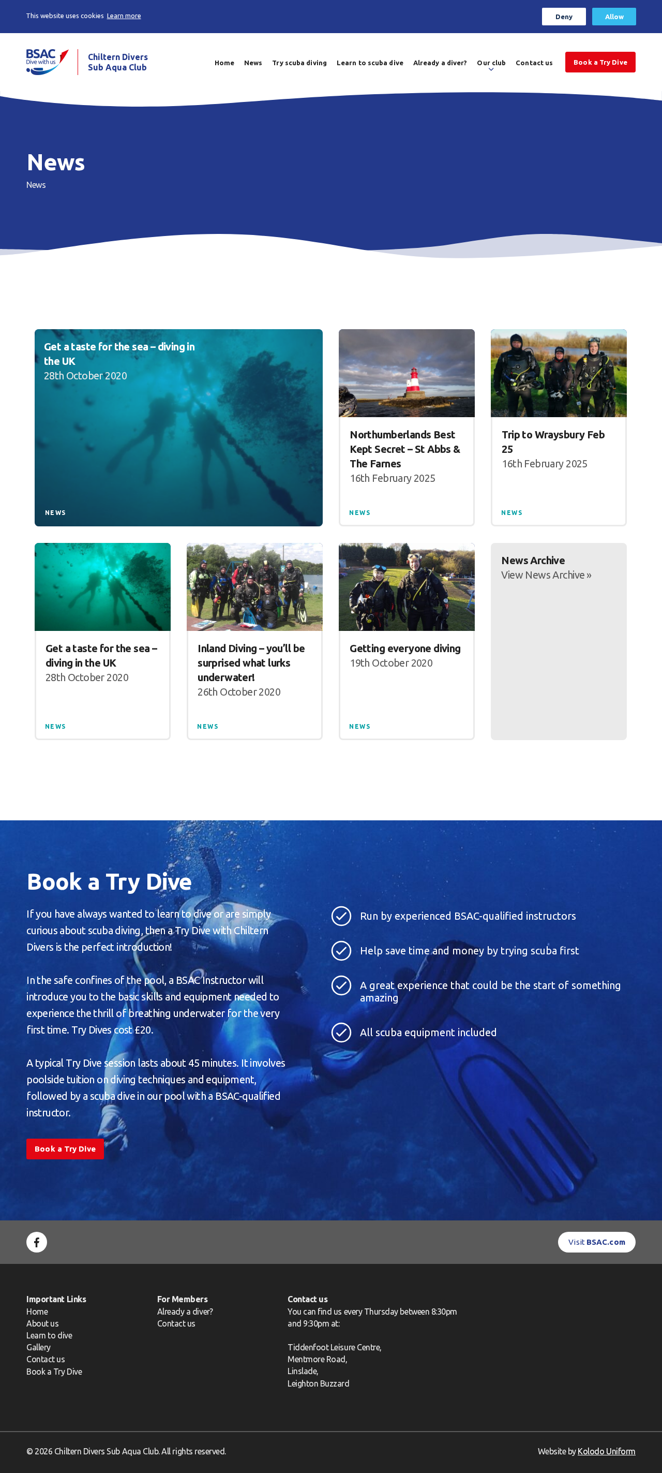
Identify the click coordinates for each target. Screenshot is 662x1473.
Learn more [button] (124, 15)
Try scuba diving (299, 62)
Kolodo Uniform (606, 1451)
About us (42, 1323)
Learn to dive (49, 1335)
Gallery (38, 1347)
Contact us (534, 62)
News (253, 62)
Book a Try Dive (54, 1371)
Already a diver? (440, 62)
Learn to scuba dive (370, 62)
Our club (491, 62)
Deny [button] (564, 16)
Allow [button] (614, 16)
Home (224, 62)
